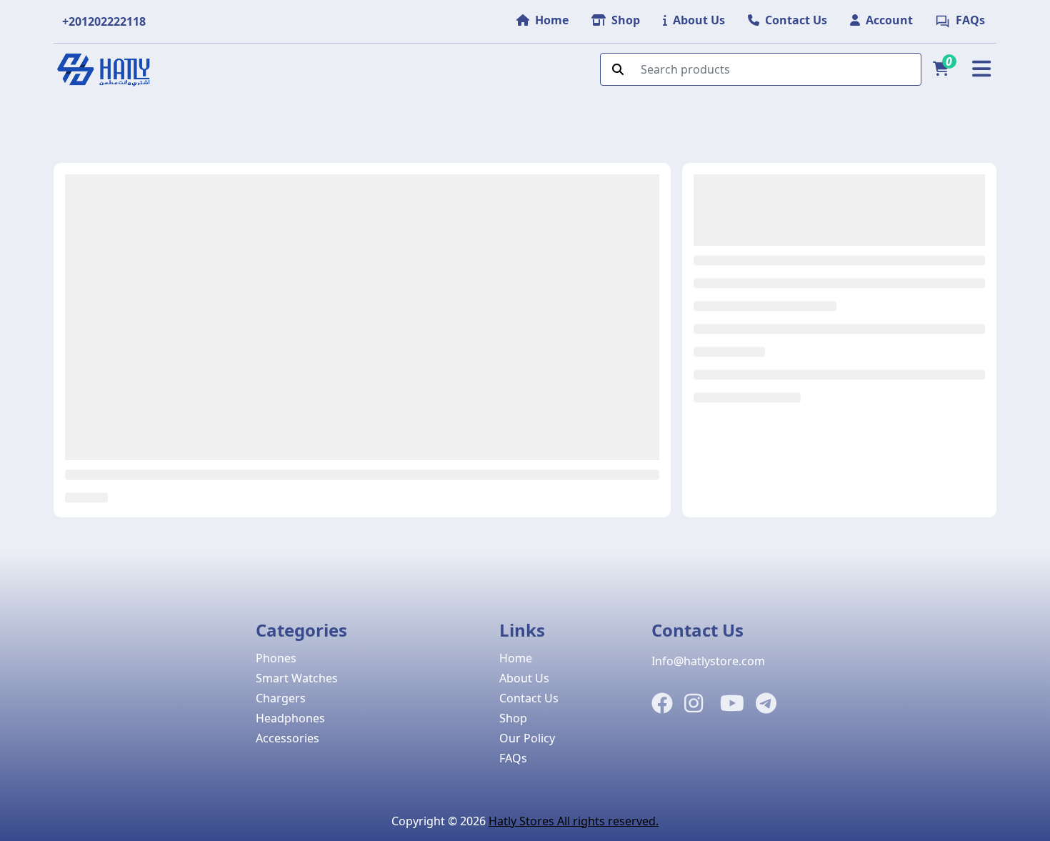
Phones (276, 658)
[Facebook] (662, 704)
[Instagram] (693, 704)
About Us (524, 678)
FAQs (513, 758)
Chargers (281, 698)
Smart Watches (297, 678)
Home (515, 658)
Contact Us (529, 698)
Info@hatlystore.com (708, 661)
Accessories (287, 738)
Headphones (290, 718)
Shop (513, 718)
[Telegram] (766, 704)
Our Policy (527, 738)
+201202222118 (104, 21)
